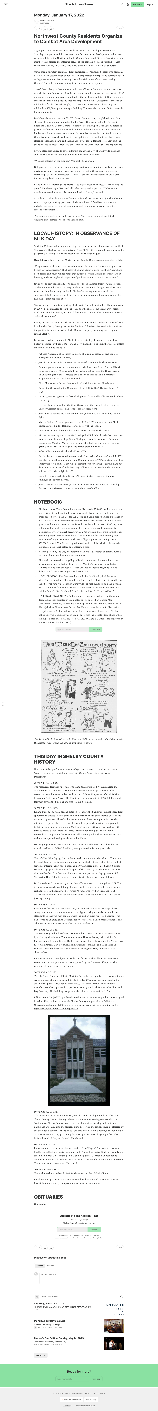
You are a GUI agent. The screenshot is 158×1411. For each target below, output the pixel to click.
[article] (79, 1308)
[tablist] (44, 1265)
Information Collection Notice (78, 1238)
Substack (66, 1406)
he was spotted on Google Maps (97, 600)
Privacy (80, 1393)
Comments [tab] (40, 1265)
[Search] (122, 4)
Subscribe (137, 4)
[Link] (31, 39)
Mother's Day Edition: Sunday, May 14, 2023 (59, 1338)
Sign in (150, 4)
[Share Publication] (127, 4)
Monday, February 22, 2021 (49, 1320)
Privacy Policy (98, 1238)
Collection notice (98, 1393)
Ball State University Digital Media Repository (76, 1007)
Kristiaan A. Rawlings (53, 1344)
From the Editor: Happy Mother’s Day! (50, 1341)
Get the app (91, 1399)
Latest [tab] (43, 1296)
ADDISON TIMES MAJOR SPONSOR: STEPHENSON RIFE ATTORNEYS (62, 1307)
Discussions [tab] (53, 1296)
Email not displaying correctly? (47, 1324)
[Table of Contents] (2, 705)
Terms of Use (91, 1235)
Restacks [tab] (50, 1265)
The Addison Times (47, 20)
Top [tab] (37, 1296)
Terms (86, 1393)
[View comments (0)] (45, 28)
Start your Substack (72, 1399)
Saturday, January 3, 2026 (49, 1303)
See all (39, 1355)
